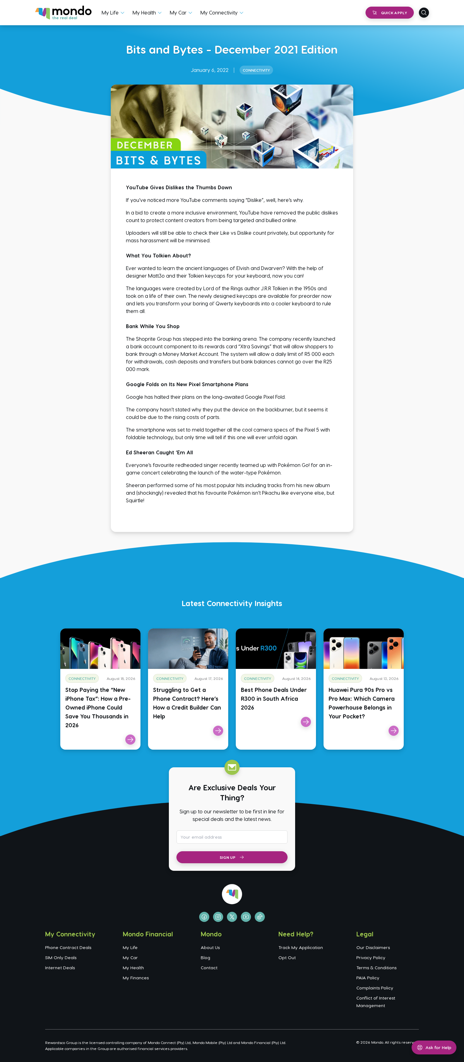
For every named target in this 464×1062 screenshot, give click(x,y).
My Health (144, 12)
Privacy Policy (370, 957)
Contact (209, 967)
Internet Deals (60, 967)
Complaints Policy (374, 987)
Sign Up (227, 857)
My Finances (136, 977)
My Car (178, 12)
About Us (210, 947)
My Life (110, 12)
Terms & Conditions (376, 967)
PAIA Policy (367, 977)
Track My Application (300, 947)
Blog (205, 957)
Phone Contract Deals (68, 947)
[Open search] (424, 13)
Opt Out (287, 957)
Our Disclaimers (373, 947)
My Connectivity (219, 12)
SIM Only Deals (60, 957)
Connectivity (256, 70)
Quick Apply (394, 12)
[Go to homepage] (63, 13)
